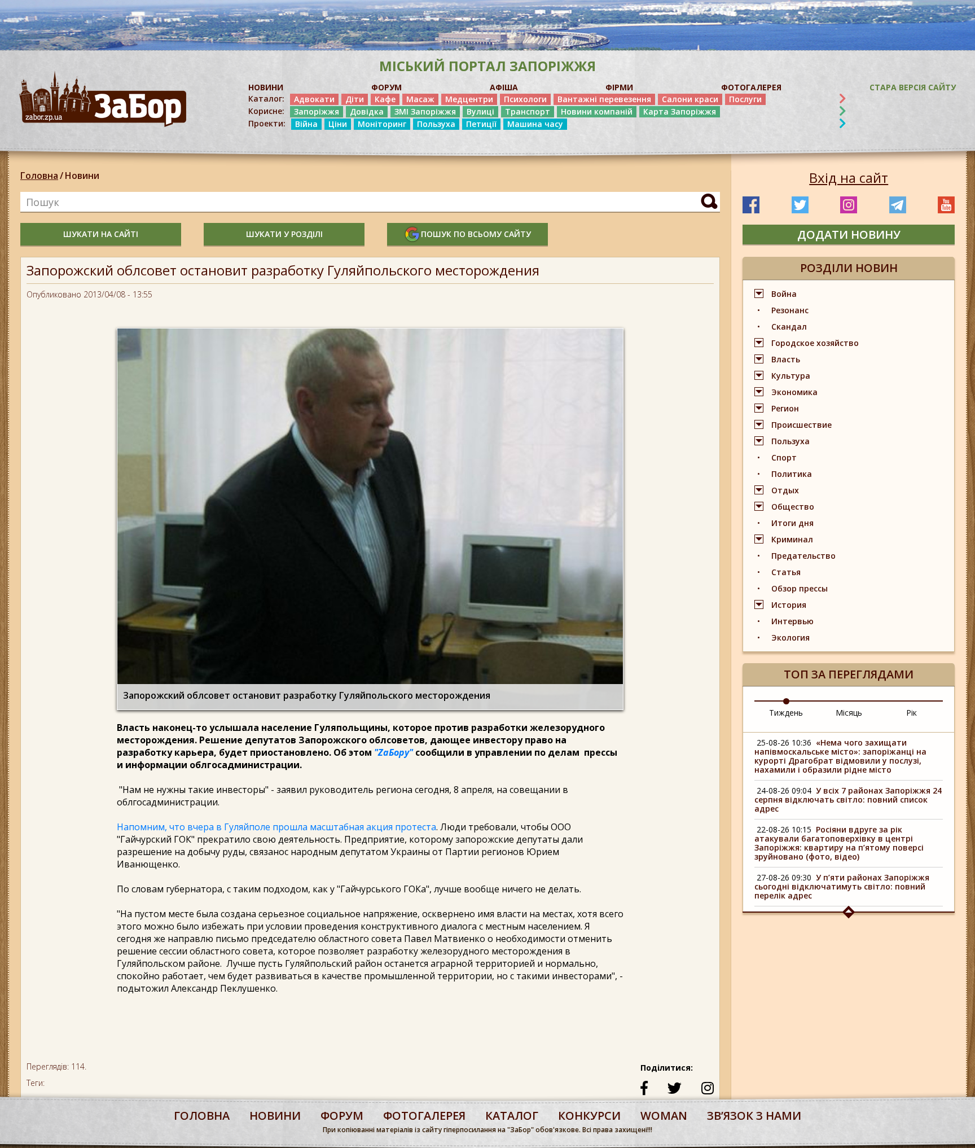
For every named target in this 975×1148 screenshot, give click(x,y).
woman (663, 1115)
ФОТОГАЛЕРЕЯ (751, 87)
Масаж (420, 99)
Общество (792, 506)
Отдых (785, 490)
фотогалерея (424, 1115)
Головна (39, 175)
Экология (790, 637)
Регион (785, 408)
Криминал (792, 539)
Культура (790, 375)
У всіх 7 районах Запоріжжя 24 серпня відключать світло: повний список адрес (848, 799)
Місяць (849, 712)
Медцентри (469, 99)
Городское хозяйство (815, 343)
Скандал (789, 326)
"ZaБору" (393, 752)
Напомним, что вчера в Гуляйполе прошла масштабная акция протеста (276, 827)
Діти (354, 99)
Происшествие (801, 424)
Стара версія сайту (912, 87)
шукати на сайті (100, 234)
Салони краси (690, 99)
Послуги (745, 99)
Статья (786, 572)
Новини (82, 175)
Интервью (792, 621)
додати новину (849, 234)
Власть (785, 359)
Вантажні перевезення (604, 99)
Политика (791, 473)
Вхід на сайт (848, 177)
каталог (511, 1115)
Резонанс (790, 310)
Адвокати (314, 99)
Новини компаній (597, 111)
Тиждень (786, 712)
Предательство (803, 555)
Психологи (525, 99)
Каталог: (266, 98)
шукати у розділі (284, 234)
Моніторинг (382, 124)
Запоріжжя (316, 111)
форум (341, 1115)
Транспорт (527, 111)
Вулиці (480, 111)
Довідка (367, 111)
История (788, 604)
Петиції (481, 124)
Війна (306, 124)
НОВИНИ (265, 87)
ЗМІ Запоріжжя (425, 111)
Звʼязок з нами (754, 1115)
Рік (911, 712)
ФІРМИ (619, 87)
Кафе (385, 99)
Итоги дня (792, 523)
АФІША (504, 87)
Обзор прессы (799, 588)
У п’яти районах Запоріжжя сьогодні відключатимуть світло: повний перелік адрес (841, 886)
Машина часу (535, 124)
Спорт (784, 457)
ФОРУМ (386, 87)
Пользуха (436, 124)
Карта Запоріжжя (679, 111)
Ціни (337, 124)
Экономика (794, 392)
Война (784, 293)
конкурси (589, 1115)
